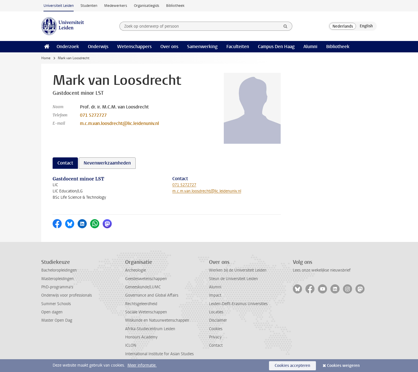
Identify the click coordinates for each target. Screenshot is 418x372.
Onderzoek (68, 47)
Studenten (88, 5)
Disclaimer (218, 320)
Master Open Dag (56, 320)
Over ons (169, 47)
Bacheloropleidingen (59, 270)
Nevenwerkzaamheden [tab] (107, 163)
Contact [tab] (65, 163)
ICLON (130, 345)
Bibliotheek (175, 5)
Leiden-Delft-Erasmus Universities (238, 304)
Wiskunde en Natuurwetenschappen (157, 320)
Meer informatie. (142, 365)
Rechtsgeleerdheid (141, 304)
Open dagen (52, 312)
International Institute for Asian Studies (159, 354)
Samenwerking (202, 47)
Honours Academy (141, 337)
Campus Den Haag (276, 47)
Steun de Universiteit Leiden (233, 278)
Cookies (215, 329)
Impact (215, 295)
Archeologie (135, 270)
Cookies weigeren (343, 365)
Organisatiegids (146, 5)
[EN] (366, 26)
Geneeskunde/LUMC (143, 287)
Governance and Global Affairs (151, 295)
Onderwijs (98, 47)
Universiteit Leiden (59, 5)
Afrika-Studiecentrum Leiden (150, 329)
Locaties (216, 312)
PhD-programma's (57, 287)
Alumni (310, 47)
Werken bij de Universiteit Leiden (237, 270)
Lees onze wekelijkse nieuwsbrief (322, 270)
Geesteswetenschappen (146, 278)
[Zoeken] (285, 26)
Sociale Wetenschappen (146, 312)
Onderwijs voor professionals (66, 295)
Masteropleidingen (57, 278)
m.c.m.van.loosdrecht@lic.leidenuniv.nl (119, 123)
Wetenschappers (134, 47)
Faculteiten (237, 47)
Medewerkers (115, 5)
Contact (216, 345)
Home (45, 58)
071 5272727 (93, 115)
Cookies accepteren (292, 365)
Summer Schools (56, 304)
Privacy (215, 337)
